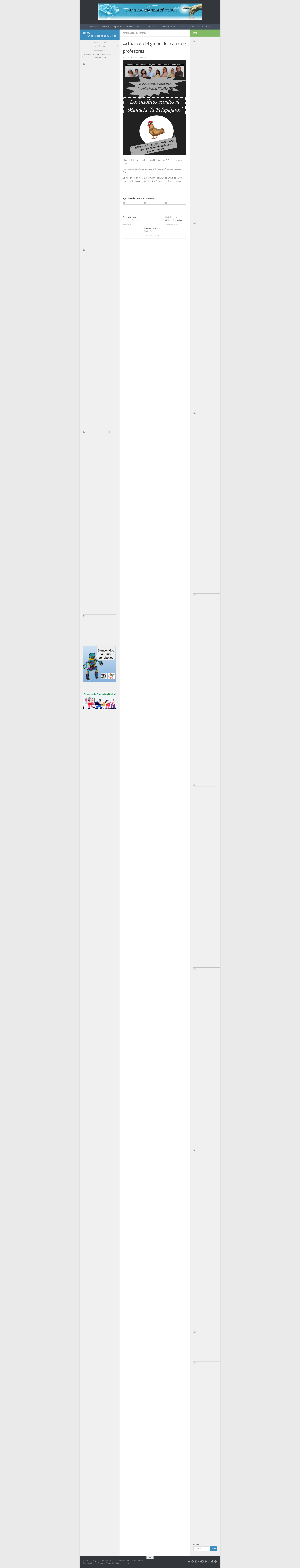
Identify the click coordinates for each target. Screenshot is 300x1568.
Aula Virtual (152, 26)
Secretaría (106, 26)
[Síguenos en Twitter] (88, 36)
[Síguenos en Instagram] (95, 36)
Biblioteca (140, 26)
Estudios (130, 26)
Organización (118, 26)
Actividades (128, 33)
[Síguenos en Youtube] (98, 36)
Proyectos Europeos (167, 26)
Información (94, 26)
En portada (141, 33)
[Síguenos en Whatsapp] (108, 36)
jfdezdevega (131, 57)
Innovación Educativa (186, 26)
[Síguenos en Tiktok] (111, 36)
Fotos (208, 26)
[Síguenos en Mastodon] (105, 36)
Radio (200, 26)
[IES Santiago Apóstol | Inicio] (150, 12)
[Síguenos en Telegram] (115, 36)
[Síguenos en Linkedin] (102, 36)
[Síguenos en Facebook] (92, 36)
